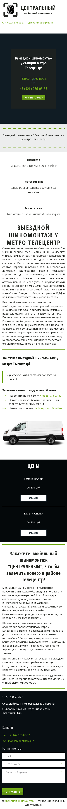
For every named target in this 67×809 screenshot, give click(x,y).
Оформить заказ (33, 97)
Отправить (12, 791)
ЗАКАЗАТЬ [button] (33, 498)
